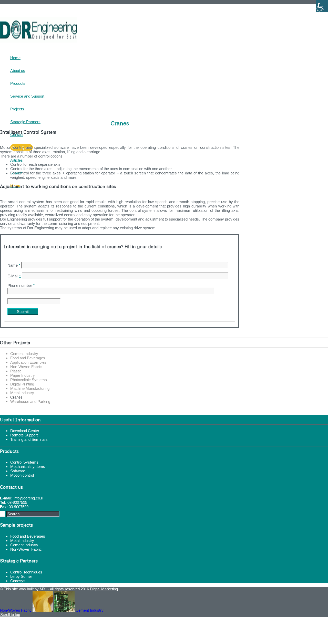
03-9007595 (17, 502)
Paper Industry (22, 375)
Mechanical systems (27, 466)
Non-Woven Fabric (26, 366)
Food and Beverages (27, 358)
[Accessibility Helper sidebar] (322, 6)
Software (17, 471)
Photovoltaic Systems (28, 380)
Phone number (21, 285)
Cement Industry (24, 353)
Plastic (16, 371)
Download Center (24, 430)
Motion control (22, 475)
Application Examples (28, 362)
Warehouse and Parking (30, 401)
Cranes (16, 397)
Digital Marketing (104, 589)
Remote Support (24, 435)
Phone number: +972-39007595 (39, 6)
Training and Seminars (29, 439)
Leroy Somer (21, 576)
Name (13, 265)
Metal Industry (22, 393)
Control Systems (24, 462)
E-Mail (14, 276)
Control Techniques (26, 572)
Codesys (17, 581)
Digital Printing (22, 384)
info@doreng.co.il (28, 498)
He (13, 10)
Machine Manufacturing (29, 388)
